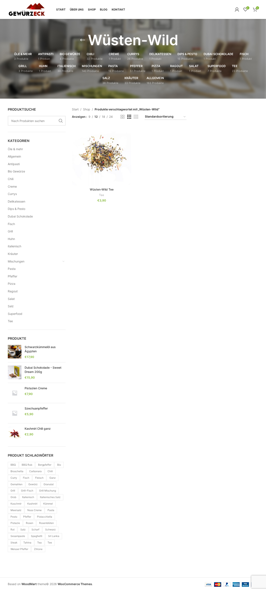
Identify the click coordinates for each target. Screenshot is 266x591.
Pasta (12, 268)
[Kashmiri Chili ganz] (14, 433)
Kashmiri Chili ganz (38, 428)
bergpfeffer (44, 464)
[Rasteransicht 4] (136, 116)
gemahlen (16, 484)
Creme (12, 186)
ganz (52, 477)
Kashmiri (32, 503)
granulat (49, 484)
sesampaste (18, 536)
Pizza (11, 283)
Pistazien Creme (36, 388)
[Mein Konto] (237, 9)
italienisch (14, 246)
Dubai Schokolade (20, 216)
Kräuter (13, 254)
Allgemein (14, 156)
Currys (12, 194)
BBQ (13, 464)
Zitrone (38, 549)
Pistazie (15, 523)
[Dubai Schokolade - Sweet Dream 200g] (14, 373)
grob (13, 497)
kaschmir (16, 503)
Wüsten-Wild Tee (102, 189)
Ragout (13, 291)
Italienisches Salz (50, 497)
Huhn (11, 239)
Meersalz (16, 510)
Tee (10, 321)
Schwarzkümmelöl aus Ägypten (40, 349)
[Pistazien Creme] (14, 393)
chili (50, 471)
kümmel (48, 503)
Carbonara (35, 471)
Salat (11, 299)
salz (23, 529)
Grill (10, 231)
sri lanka (53, 536)
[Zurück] (82, 40)
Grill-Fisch (27, 490)
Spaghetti (36, 536)
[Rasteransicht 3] (129, 116)
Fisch (11, 224)
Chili (10, 179)
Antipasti (14, 164)
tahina (27, 542)
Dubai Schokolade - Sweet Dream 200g (43, 370)
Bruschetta (17, 471)
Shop (86, 109)
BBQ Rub (27, 464)
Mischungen (16, 261)
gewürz (33, 484)
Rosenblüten (46, 523)
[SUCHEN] (61, 121)
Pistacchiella (44, 516)
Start (75, 109)
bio (59, 464)
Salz (11, 306)
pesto (14, 516)
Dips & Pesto (16, 209)
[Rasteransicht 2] (122, 116)
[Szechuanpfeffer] (14, 413)
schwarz (50, 529)
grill (13, 490)
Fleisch (39, 477)
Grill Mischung (47, 490)
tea (39, 542)
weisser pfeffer (19, 549)
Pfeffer (12, 276)
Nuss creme (34, 510)
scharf (35, 529)
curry (14, 477)
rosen (29, 523)
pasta (51, 510)
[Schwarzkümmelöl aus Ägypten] (14, 352)
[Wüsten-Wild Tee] (101, 156)
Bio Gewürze (16, 171)
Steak (14, 542)
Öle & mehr (15, 149)
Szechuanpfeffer (36, 408)
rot (13, 529)
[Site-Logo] (27, 9)
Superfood (15, 313)
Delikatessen (16, 201)
